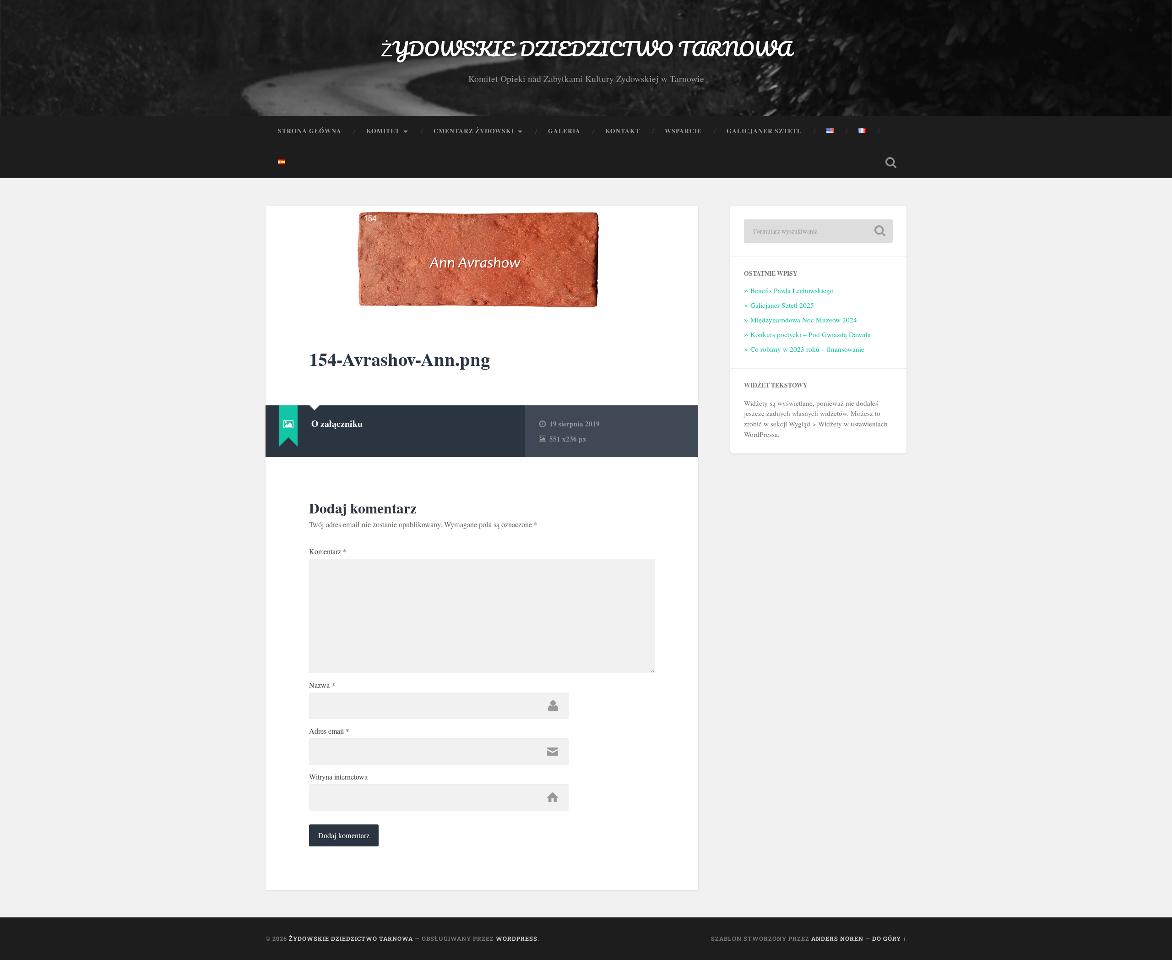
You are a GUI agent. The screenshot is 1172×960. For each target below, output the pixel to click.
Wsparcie (683, 131)
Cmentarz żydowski (474, 131)
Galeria (564, 131)
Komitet (383, 131)
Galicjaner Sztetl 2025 (782, 305)
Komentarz (328, 551)
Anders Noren (837, 938)
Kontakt (622, 131)
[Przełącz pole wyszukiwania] (890, 162)
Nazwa (322, 685)
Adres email (329, 731)
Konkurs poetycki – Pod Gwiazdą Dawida (810, 334)
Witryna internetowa (338, 776)
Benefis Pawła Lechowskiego (792, 290)
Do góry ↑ (889, 938)
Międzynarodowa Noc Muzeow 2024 (803, 319)
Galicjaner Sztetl (764, 131)
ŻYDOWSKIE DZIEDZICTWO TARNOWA (586, 48)
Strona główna (310, 131)
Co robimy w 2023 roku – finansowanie (807, 349)
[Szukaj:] (818, 231)
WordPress (516, 938)
